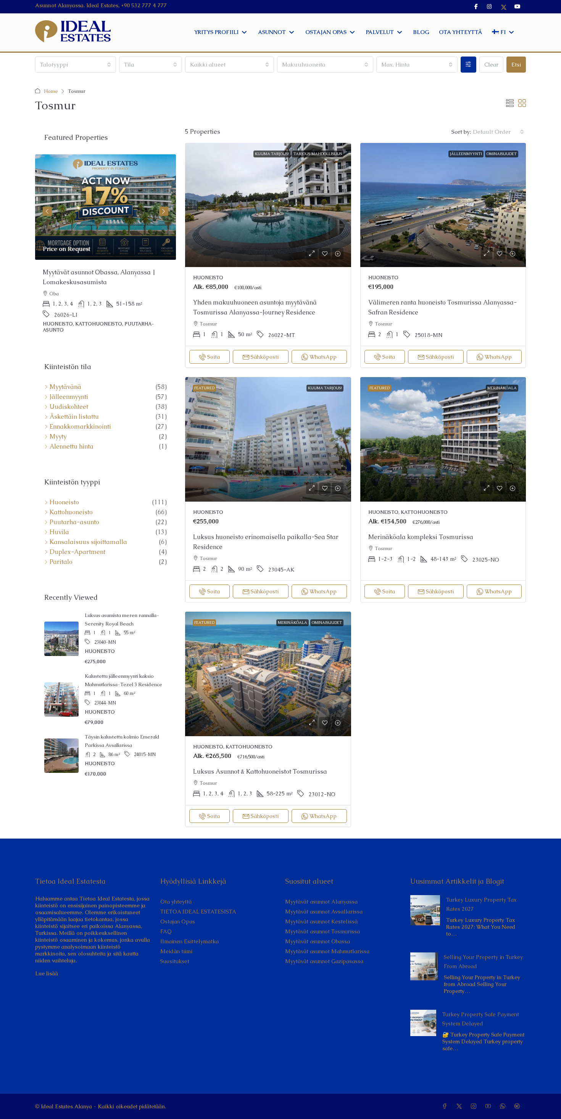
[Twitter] (460, 1106)
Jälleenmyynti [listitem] (69, 397)
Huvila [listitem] (59, 532)
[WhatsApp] (504, 1106)
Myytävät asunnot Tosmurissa (322, 931)
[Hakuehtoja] (468, 65)
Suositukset (174, 961)
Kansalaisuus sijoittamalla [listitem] (88, 542)
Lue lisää (46, 973)
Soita (213, 356)
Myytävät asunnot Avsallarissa (324, 911)
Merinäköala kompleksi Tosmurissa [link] (420, 537)
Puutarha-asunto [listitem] (74, 522)
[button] (510, 103)
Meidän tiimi (176, 951)
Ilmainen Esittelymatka (189, 941)
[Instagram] (475, 1106)
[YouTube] (489, 1106)
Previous (47, 211)
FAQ (166, 931)
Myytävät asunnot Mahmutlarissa (327, 951)
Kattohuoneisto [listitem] (71, 512)
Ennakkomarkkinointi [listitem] (80, 426)
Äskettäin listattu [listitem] (74, 416)
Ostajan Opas (177, 921)
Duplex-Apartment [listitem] (77, 552)
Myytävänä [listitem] (65, 387)
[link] (268, 205)
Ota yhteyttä (176, 901)
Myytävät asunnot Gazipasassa (324, 961)
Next (163, 211)
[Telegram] (518, 1106)
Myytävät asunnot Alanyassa (321, 901)
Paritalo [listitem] (61, 562)
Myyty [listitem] (58, 436)
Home (51, 91)
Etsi (516, 64)
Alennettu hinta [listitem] (72, 446)
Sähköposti (265, 356)
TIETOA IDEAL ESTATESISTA (198, 911)
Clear (491, 64)
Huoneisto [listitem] (64, 502)
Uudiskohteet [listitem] (69, 406)
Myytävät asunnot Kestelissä (321, 921)
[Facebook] (446, 1106)
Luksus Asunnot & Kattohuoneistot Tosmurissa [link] (260, 772)
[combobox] (75, 65)
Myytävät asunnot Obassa (317, 941)
